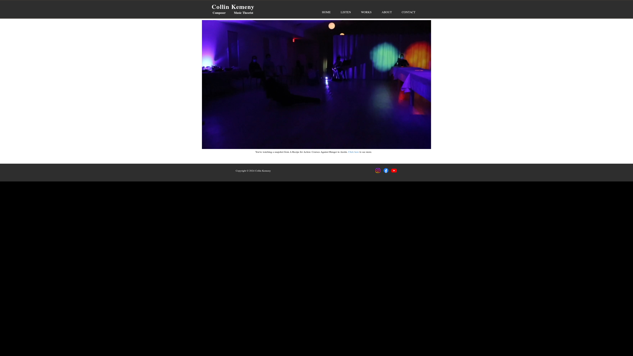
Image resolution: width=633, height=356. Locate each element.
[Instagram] (378, 170)
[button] (427, 145)
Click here (354, 151)
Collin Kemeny (233, 6)
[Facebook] (386, 170)
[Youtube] (394, 170)
